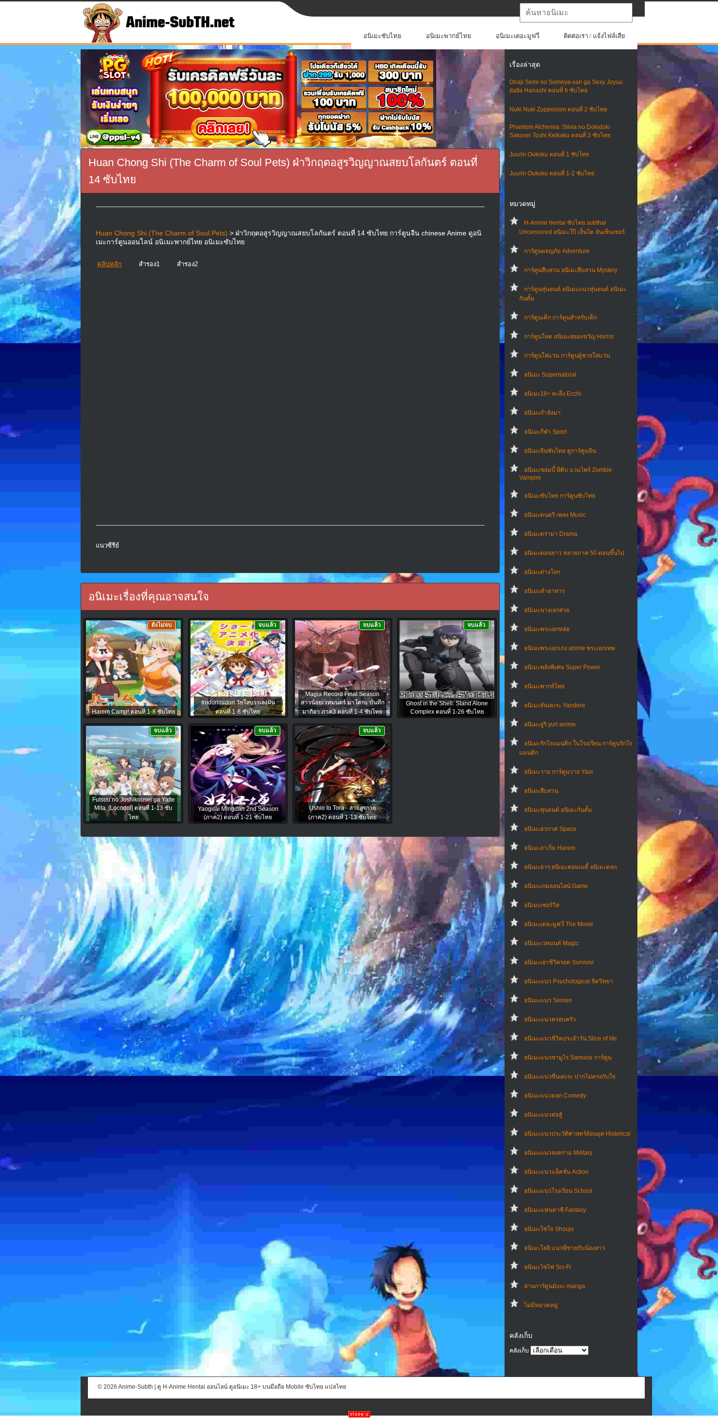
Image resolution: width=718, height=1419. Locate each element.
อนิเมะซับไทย (382, 36)
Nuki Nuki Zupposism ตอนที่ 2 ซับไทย (558, 109)
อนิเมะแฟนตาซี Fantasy (555, 1210)
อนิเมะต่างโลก (542, 572)
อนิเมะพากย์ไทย (448, 36)
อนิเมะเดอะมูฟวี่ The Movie (558, 924)
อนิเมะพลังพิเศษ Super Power (562, 667)
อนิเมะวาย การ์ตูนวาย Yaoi (558, 771)
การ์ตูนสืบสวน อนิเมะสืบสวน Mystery (570, 270)
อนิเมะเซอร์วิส (541, 905)
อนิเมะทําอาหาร (544, 591)
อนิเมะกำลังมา (542, 412)
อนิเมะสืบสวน (541, 790)
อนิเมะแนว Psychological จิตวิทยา (568, 981)
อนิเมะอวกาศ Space (550, 829)
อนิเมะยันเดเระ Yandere (554, 705)
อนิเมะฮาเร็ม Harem (549, 848)
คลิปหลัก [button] (109, 264)
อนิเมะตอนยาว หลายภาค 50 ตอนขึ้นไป (574, 553)
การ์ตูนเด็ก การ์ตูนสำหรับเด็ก (560, 317)
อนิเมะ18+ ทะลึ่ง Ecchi (552, 393)
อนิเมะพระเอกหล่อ (547, 629)
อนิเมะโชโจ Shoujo (549, 1229)
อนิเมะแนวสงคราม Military (558, 1152)
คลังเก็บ (519, 1350)
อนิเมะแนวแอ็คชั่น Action (556, 1171)
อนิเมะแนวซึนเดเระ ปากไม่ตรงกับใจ (569, 1076)
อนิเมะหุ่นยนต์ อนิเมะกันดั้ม (558, 809)
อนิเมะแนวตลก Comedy (555, 1095)
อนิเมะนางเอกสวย (547, 610)
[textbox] (576, 12)
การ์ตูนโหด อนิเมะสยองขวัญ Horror (569, 336)
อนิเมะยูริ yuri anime (550, 724)
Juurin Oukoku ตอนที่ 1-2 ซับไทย (551, 173)
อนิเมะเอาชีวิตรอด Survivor (559, 962)
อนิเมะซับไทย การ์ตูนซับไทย (559, 495)
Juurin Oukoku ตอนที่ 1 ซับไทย (549, 154)
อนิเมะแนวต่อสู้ (543, 1114)
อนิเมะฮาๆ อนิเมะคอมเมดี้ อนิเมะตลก (570, 867)
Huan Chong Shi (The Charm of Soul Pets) (162, 233)
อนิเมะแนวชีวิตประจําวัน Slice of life (570, 1038)
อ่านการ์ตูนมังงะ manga (554, 1286)
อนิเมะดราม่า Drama (550, 533)
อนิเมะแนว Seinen (548, 1000)
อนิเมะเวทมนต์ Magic (551, 943)
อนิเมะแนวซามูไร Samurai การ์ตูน (568, 1057)
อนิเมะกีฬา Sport (545, 431)
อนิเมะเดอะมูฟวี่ (517, 36)
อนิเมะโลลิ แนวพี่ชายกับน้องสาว (564, 1248)
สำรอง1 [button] (149, 264)
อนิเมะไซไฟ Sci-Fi (547, 1267)
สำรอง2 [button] (187, 264)
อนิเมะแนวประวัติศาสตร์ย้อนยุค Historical (577, 1133)
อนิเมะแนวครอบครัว (550, 1019)
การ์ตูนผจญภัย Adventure (557, 251)
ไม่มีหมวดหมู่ (541, 1305)
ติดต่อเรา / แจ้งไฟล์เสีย (594, 36)
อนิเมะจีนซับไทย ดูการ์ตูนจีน (560, 450)
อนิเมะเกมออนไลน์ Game (556, 886)
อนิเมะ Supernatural (550, 374)
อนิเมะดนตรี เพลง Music (555, 514)
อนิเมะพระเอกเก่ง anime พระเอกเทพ (569, 648)
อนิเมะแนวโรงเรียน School (558, 1190)
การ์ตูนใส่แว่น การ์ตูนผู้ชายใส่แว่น (567, 355)
